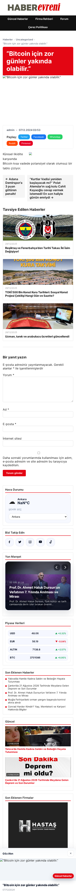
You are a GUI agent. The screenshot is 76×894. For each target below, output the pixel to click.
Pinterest (26, 143)
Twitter (24, 137)
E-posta (9, 424)
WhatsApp (55, 137)
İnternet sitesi (12, 438)
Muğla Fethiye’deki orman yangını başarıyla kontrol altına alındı (36, 701)
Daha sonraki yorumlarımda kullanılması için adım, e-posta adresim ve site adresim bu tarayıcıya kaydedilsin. (37, 461)
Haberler (8, 39)
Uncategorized (24, 39)
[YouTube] (40, 542)
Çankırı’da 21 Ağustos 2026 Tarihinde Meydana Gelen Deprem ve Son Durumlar (38, 687)
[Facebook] (9, 542)
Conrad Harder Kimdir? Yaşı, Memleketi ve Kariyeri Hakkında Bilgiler (36, 708)
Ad (6, 409)
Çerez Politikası (38, 27)
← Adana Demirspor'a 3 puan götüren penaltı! (13, 186)
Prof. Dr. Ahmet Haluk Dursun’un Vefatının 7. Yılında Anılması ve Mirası (37, 694)
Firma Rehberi (44, 18)
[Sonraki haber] (65, 567)
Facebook (39, 137)
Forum (64, 18)
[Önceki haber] (57, 567)
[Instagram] (30, 542)
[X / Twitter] (19, 542)
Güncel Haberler (18, 18)
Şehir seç (15, 509)
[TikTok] (50, 542)
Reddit (12, 143)
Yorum (8, 375)
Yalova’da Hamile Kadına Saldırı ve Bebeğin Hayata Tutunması (36, 680)
